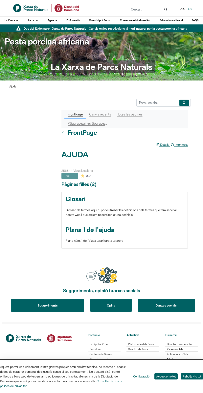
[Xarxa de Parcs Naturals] (46, 8)
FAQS (195, 20)
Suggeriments (48, 305)
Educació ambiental (171, 20)
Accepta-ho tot (166, 376)
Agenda (52, 20)
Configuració (141, 376)
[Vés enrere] (63, 132)
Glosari (76, 199)
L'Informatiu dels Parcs (141, 344)
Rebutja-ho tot (192, 376)
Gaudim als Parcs (138, 349)
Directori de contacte (179, 344)
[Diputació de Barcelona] (39, 338)
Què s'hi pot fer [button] (98, 20)
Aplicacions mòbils (177, 354)
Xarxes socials (166, 305)
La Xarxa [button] (10, 20)
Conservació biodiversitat (135, 20)
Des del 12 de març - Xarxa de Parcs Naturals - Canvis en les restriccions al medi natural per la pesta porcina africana (105, 28)
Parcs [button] (31, 20)
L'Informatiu (73, 20)
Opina (111, 305)
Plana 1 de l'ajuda (90, 230)
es (190, 9)
